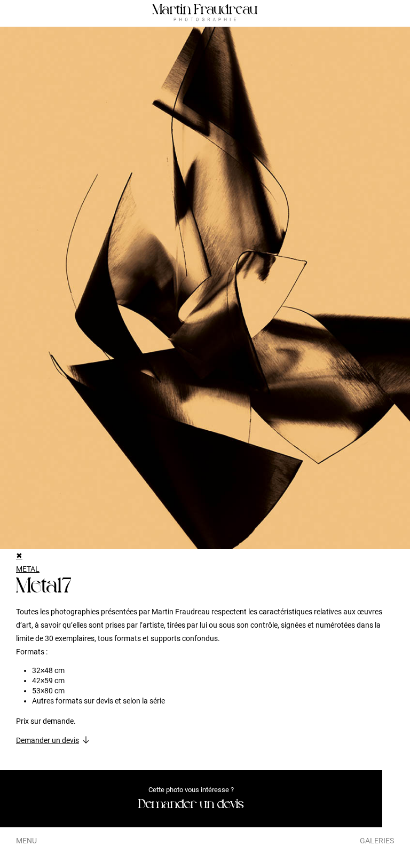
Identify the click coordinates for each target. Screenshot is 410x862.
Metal (28, 569)
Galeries (377, 840)
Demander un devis (47, 740)
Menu (26, 840)
